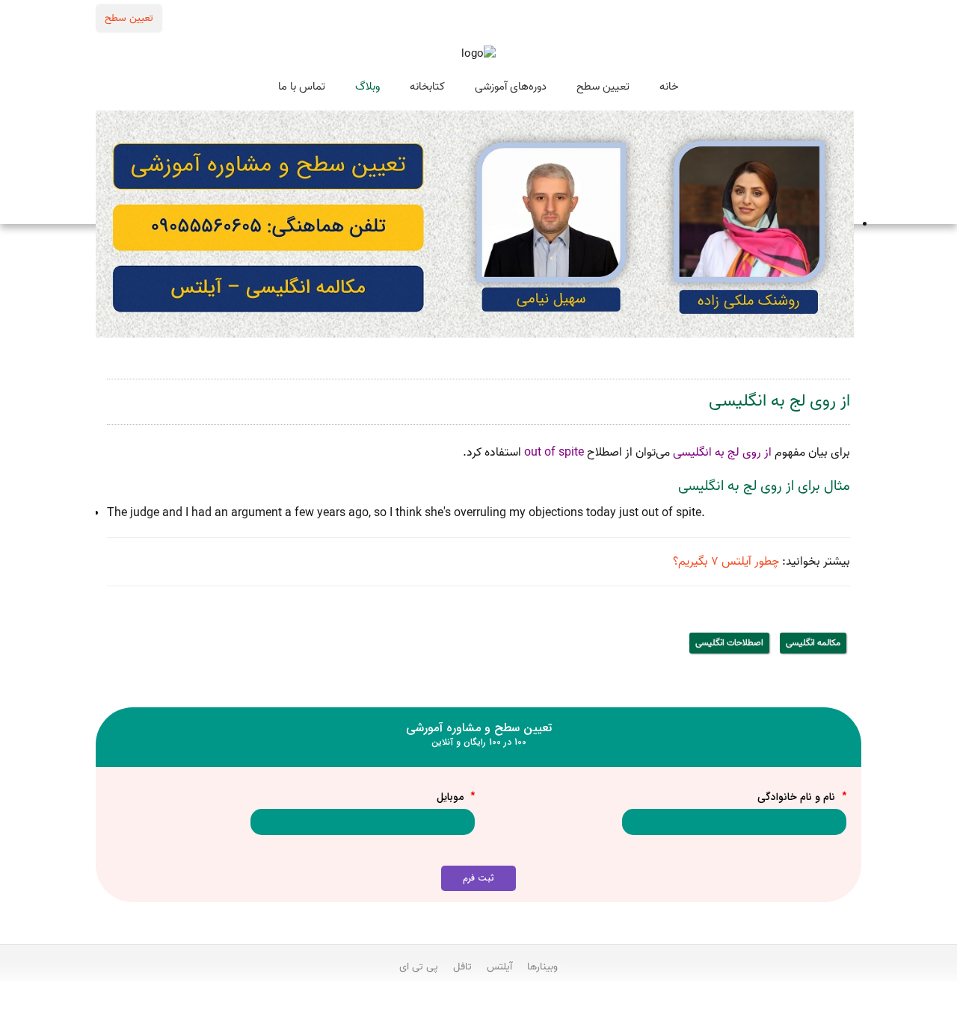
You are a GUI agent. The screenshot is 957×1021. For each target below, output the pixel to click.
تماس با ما (301, 87)
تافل (462, 966)
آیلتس (499, 966)
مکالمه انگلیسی (813, 643)
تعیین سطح (129, 18)
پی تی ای (418, 966)
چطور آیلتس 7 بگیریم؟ (726, 561)
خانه (669, 87)
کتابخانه (427, 87)
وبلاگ (367, 87)
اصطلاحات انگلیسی (729, 643)
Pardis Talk (478, 1007)
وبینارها (542, 966)
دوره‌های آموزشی (511, 87)
